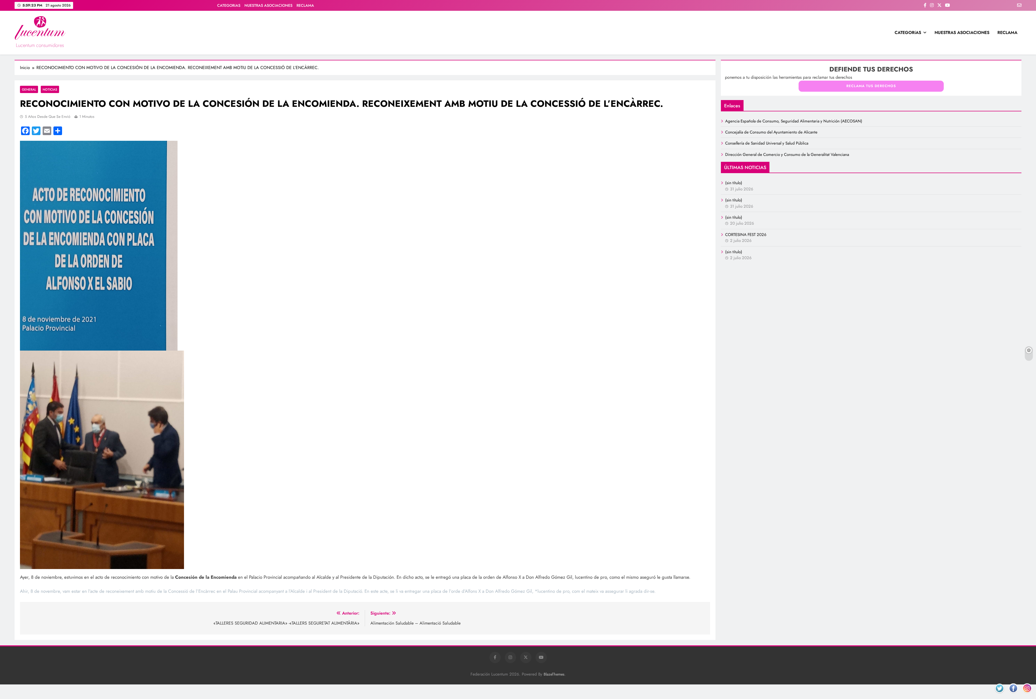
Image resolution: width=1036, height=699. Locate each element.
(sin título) (733, 183)
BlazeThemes (554, 674)
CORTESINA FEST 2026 (745, 235)
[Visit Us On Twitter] (999, 695)
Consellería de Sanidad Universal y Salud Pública (766, 143)
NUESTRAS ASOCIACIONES (268, 5)
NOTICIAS (50, 89)
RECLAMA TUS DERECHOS (871, 85)
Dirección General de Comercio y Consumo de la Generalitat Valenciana (787, 154)
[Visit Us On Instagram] (1027, 695)
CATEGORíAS (228, 5)
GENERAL (29, 89)
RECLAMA (305, 5)
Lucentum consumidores (40, 45)
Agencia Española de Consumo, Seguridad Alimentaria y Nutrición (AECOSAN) (793, 121)
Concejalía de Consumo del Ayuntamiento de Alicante (771, 132)
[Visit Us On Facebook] (1013, 695)
